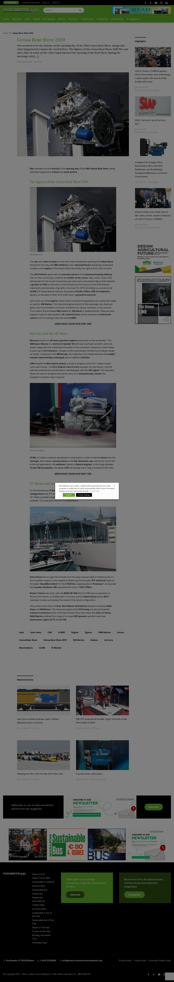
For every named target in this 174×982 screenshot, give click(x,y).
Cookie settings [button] (84, 495)
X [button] (114, 486)
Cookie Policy (94, 491)
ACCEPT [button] (69, 495)
